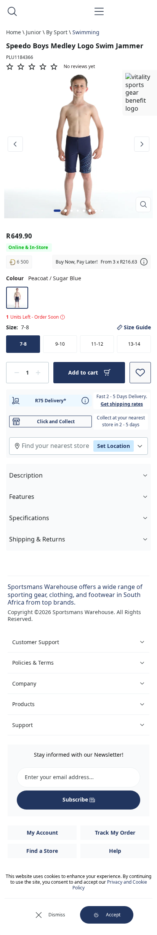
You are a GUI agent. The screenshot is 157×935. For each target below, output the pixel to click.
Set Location (113, 445)
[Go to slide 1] (57, 210)
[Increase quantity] (38, 372)
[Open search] (12, 11)
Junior (33, 32)
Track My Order (115, 832)
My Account (42, 832)
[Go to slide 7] (96, 210)
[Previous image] (15, 144)
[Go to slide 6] (89, 210)
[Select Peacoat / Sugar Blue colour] (17, 298)
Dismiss (56, 914)
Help (115, 850)
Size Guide (137, 327)
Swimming (85, 32)
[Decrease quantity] (17, 372)
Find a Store (42, 850)
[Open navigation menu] (99, 11)
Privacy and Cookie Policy (109, 885)
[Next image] (141, 144)
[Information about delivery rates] (85, 400)
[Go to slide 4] (77, 210)
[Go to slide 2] (65, 210)
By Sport (56, 32)
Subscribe (75, 799)
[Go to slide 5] (83, 210)
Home (13, 32)
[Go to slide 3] (71, 210)
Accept (113, 914)
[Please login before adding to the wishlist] (140, 372)
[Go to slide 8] (102, 210)
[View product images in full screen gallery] (143, 204)
